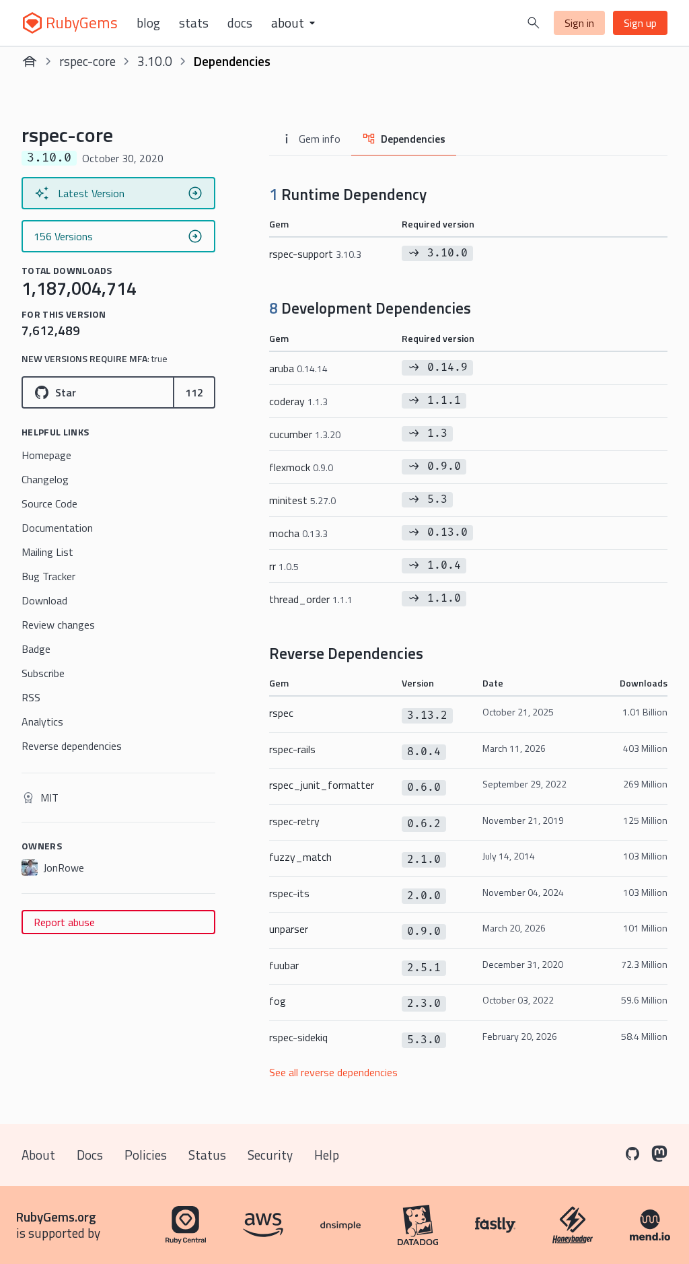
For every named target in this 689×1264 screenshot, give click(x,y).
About (38, 1154)
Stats (194, 22)
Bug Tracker (48, 576)
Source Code (49, 503)
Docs (239, 22)
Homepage (46, 455)
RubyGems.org (56, 1216)
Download (44, 600)
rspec (281, 713)
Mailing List (47, 552)
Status (207, 1154)
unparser (288, 929)
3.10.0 (154, 61)
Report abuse (64, 922)
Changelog (45, 479)
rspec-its (289, 893)
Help (326, 1154)
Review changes (58, 625)
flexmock (301, 467)
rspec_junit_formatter (321, 785)
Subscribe (43, 673)
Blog (148, 22)
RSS (31, 697)
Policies (145, 1154)
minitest (302, 500)
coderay (298, 401)
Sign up (640, 23)
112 (194, 392)
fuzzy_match (300, 857)
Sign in (579, 23)
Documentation (57, 528)
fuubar (284, 965)
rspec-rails (292, 749)
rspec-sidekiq (298, 1037)
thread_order (311, 599)
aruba (298, 368)
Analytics (42, 721)
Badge (36, 649)
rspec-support (315, 254)
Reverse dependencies (72, 746)
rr (284, 566)
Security (270, 1154)
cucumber (304, 434)
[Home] (29, 61)
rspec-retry (294, 821)
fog (277, 1001)
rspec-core (87, 61)
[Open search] (533, 23)
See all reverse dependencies (333, 1072)
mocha (298, 533)
